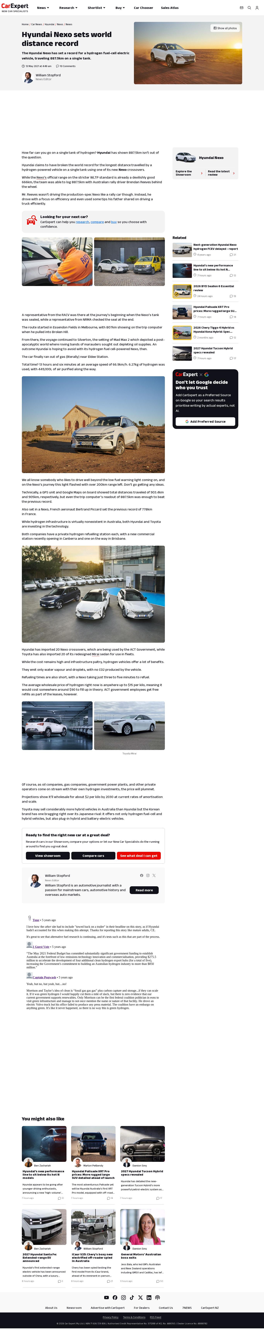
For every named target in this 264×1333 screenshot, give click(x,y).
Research (66, 8)
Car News (36, 24)
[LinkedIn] (149, 1297)
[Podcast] (157, 1297)
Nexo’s (42, 177)
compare (97, 222)
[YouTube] (106, 1297)
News (41, 8)
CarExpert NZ (210, 1307)
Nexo (60, 24)
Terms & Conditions (134, 1317)
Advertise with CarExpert (108, 1307)
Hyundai (49, 24)
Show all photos (227, 28)
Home (25, 24)
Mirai (95, 654)
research (82, 222)
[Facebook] (115, 1297)
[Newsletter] (241, 8)
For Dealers (142, 1307)
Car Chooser (143, 8)
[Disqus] (93, 961)
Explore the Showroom (184, 173)
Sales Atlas (170, 8)
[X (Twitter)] (140, 1297)
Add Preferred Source (208, 421)
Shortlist (95, 8)
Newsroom (74, 1307)
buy (114, 222)
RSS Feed (155, 1317)
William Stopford (48, 75)
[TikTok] (132, 1297)
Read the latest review (219, 173)
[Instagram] (123, 1297)
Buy (119, 8)
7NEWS (187, 1307)
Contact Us (166, 1307)
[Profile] (257, 8)
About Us (51, 1307)
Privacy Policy (110, 1317)
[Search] (249, 8)
